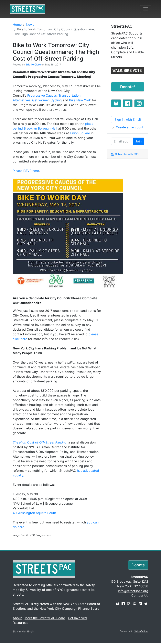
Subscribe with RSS (126, 154)
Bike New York (80, 100)
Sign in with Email (127, 120)
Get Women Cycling (47, 100)
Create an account (129, 127)
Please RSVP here (26, 171)
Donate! (127, 86)
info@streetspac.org (133, 591)
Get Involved (77, 618)
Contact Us (139, 596)
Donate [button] (138, 565)
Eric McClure (33, 64)
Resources (20, 623)
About (17, 618)
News (30, 24)
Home (17, 24)
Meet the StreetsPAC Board (45, 618)
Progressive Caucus (42, 95)
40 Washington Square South (34, 513)
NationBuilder (141, 631)
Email (30, 631)
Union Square (80, 133)
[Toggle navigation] (145, 9)
